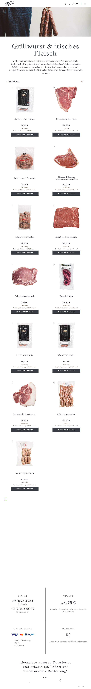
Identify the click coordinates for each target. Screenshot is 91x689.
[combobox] (83, 687)
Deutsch (81, 687)
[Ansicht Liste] (81, 81)
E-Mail (45, 677)
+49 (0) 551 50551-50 (22, 608)
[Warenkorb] (77, 3)
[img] (9, 3)
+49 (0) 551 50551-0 (23, 601)
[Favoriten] (72, 3)
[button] (68, 3)
